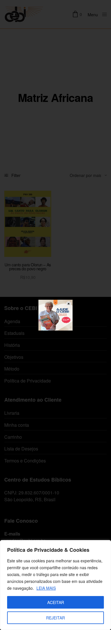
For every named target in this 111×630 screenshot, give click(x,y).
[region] (55, 585)
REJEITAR (55, 618)
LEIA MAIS (46, 588)
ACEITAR (55, 602)
